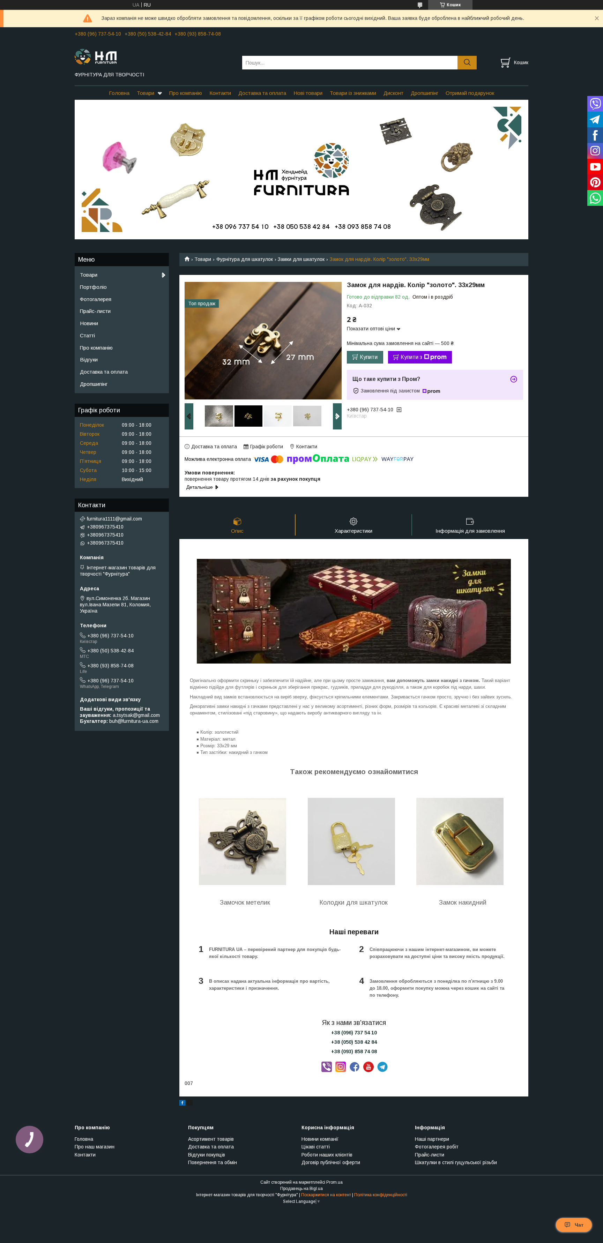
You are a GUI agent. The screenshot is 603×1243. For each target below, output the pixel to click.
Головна (119, 93)
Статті (87, 335)
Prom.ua (334, 1182)
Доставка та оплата (262, 93)
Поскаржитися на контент (326, 1194)
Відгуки (89, 359)
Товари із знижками (353, 93)
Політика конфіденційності (380, 1194)
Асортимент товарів (211, 1139)
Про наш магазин (94, 1147)
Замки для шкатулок (301, 259)
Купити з (411, 357)
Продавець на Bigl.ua (301, 1188)
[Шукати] (467, 62)
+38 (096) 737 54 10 (354, 1032)
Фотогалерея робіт (437, 1147)
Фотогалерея (95, 299)
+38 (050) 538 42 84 (354, 1042)
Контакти (220, 93)
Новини (89, 323)
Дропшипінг (424, 93)
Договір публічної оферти (331, 1162)
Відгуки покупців (206, 1155)
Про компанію (185, 93)
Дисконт (393, 93)
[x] (190, 1104)
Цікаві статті (316, 1147)
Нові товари (307, 93)
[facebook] (182, 1104)
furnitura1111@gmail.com (114, 519)
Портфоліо (93, 287)
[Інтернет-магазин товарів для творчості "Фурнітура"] (154, 56)
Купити (369, 357)
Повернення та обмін (212, 1162)
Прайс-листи (95, 311)
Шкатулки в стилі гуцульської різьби (456, 1162)
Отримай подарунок (470, 93)
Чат (579, 1225)
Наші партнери (432, 1139)
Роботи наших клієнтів (327, 1155)
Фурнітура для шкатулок (244, 259)
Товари (145, 93)
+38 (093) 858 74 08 (354, 1051)
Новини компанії (320, 1139)
